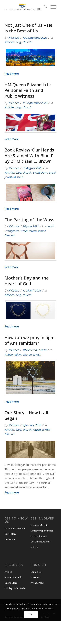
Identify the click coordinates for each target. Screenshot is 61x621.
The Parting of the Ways (29, 219)
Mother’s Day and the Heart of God (27, 280)
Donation (35, 577)
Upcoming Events (39, 525)
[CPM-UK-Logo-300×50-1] (23, 7)
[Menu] (51, 7)
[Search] (43, 7)
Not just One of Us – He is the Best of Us (28, 28)
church (26, 42)
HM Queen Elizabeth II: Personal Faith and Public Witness (28, 90)
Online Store (11, 582)
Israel (51, 172)
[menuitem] (43, 7)
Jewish (33, 231)
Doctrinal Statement (15, 528)
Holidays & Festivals (15, 588)
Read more (12, 73)
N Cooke (13, 38)
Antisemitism (13, 354)
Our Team (10, 539)
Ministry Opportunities (41, 530)
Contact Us (36, 571)
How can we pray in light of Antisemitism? (30, 340)
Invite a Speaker (38, 536)
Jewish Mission (14, 177)
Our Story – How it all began (26, 415)
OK (31, 614)
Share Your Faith (13, 577)
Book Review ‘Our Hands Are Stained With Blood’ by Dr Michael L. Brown (29, 155)
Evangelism (40, 172)
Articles (9, 42)
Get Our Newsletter (40, 541)
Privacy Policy (37, 582)
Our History (10, 533)
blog (18, 42)
